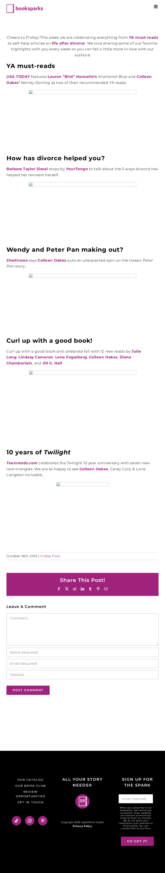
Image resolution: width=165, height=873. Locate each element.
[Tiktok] (16, 820)
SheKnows (17, 260)
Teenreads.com (22, 463)
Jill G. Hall (52, 363)
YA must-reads (143, 37)
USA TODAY (18, 76)
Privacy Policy (82, 826)
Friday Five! (50, 556)
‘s (95, 76)
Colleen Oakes (52, 260)
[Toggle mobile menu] (156, 6)
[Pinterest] (43, 820)
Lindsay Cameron (35, 357)
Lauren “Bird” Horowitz (71, 76)
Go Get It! (137, 841)
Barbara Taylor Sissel (27, 169)
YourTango (77, 169)
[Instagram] (30, 820)
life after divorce (68, 43)
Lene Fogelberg (71, 357)
